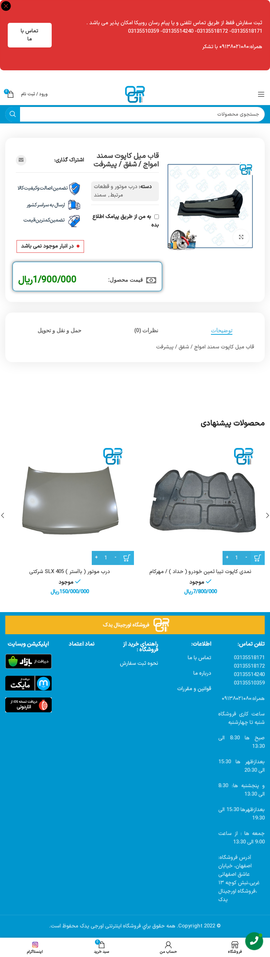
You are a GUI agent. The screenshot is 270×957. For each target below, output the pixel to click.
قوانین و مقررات (194, 689)
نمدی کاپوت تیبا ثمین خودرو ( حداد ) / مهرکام (200, 572)
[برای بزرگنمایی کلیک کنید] (241, 237)
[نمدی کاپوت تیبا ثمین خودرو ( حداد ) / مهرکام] (200, 500)
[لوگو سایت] (135, 94)
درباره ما (202, 673)
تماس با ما (29, 35)
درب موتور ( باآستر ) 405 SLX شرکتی (69, 572)
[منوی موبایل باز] (261, 94)
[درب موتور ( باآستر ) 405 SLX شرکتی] (69, 500)
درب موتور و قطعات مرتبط (115, 191)
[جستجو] (12, 114)
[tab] (221, 330)
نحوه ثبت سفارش (139, 664)
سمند (100, 195)
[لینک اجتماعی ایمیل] (21, 160)
